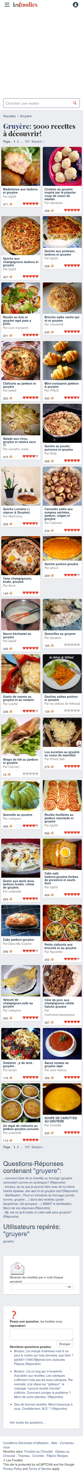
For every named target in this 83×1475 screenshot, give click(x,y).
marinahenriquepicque (59, 1025)
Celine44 (56, 533)
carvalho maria (19, 464)
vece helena (58, 1080)
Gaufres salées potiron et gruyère (61, 708)
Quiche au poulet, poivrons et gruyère (58, 455)
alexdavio (56, 203)
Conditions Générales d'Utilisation (26, 1454)
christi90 (55, 1136)
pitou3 (54, 578)
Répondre (57, 1193)
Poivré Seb (57, 770)
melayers (15, 829)
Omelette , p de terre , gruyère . (18, 1075)
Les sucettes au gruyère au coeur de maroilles (62, 764)
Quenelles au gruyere (60, 644)
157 (27, 141)
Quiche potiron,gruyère (61, 574)
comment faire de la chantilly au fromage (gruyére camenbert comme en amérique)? (37, 1191)
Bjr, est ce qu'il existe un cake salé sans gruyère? (38, 1223)
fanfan (13, 1080)
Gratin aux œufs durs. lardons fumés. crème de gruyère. (19, 894)
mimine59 (56, 332)
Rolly (53, 461)
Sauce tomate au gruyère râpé (56, 1075)
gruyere (46, 1181)
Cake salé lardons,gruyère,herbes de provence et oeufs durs (61, 889)
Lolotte (13, 714)
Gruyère (25, 116)
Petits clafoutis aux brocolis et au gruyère (60, 957)
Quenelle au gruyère (17, 825)
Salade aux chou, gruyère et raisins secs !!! (19, 457)
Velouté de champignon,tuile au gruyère (18, 1013)
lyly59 (12, 196)
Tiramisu (24, 1466)
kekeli (12, 398)
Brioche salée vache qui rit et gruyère (61, 326)
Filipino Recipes (57, 1466)
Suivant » (37, 141)
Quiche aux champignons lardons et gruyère (21, 261)
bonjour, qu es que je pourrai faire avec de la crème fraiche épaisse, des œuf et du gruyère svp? (39, 1199)
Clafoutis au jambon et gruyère (19, 392)
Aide (54, 1454)
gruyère (8, 1252)
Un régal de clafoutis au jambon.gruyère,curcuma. (21, 1138)
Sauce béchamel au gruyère (17, 646)
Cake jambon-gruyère (18, 950)
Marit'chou (16, 527)
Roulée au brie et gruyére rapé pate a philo (17, 328)
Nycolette (56, 962)
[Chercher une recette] (75, 103)
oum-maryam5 (18, 335)
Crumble (38, 1466)
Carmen (14, 777)
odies (25, 5)
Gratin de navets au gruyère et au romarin (18, 709)
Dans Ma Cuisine (20, 954)
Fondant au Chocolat (38, 1462)
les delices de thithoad (65, 714)
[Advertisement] (41, 52)
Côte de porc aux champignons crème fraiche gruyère (59, 1013)
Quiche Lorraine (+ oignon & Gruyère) (16, 521)
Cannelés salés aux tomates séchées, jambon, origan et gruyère (58, 525)
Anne (12, 596)
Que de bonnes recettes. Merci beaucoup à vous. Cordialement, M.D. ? (43, 1417)
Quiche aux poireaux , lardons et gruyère (60, 260)
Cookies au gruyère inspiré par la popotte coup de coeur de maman (60, 194)
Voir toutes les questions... (27, 1433)
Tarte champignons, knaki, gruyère (17, 590)
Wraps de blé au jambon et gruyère (20, 771)
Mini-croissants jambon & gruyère (61, 392)
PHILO (54, 398)
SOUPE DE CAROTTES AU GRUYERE (60, 1130)
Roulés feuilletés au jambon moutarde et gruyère (59, 828)
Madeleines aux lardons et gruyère (20, 190)
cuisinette (15, 902)
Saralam (55, 648)
